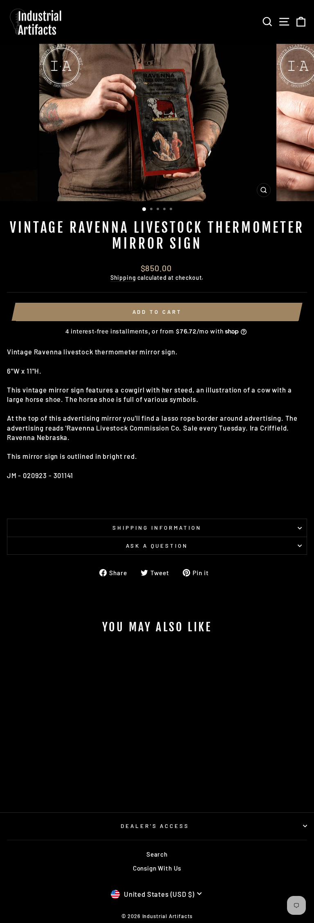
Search (157, 854)
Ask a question (157, 545)
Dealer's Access (155, 826)
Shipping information (157, 527)
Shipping (123, 277)
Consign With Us (157, 868)
